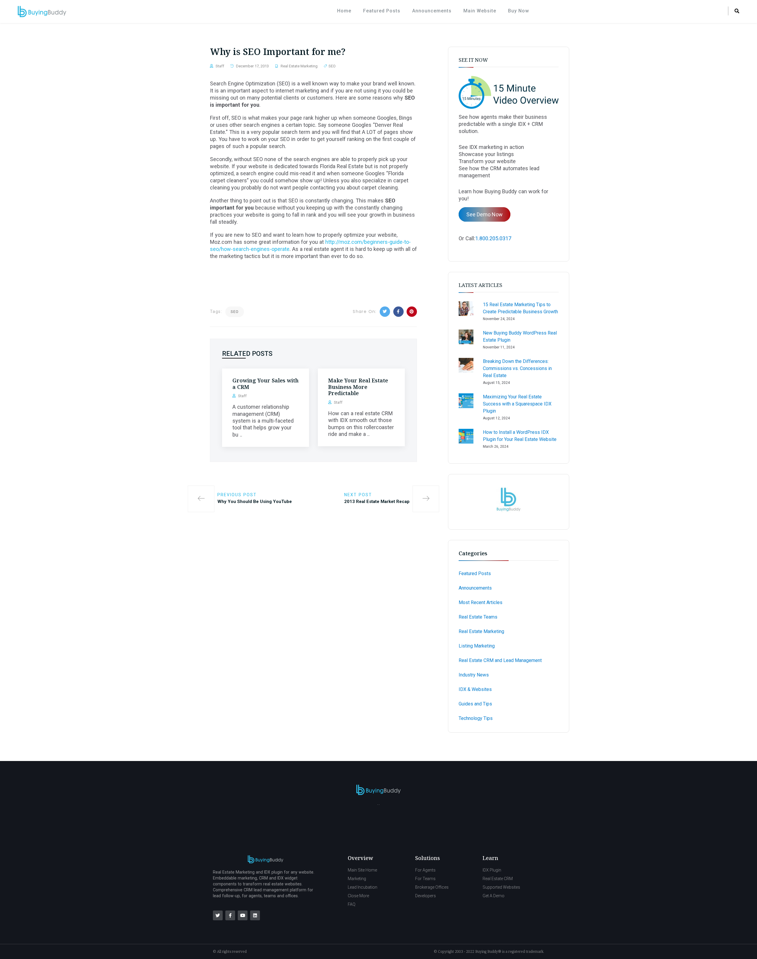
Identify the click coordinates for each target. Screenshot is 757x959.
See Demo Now (484, 214)
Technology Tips (476, 718)
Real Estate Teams (478, 617)
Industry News (474, 675)
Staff (220, 66)
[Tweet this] (385, 311)
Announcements (432, 11)
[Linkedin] (255, 915)
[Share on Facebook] (398, 311)
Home (344, 11)
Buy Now (518, 11)
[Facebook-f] (230, 915)
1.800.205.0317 (493, 238)
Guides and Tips (475, 704)
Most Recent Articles (480, 602)
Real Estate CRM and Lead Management (500, 660)
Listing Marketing (477, 646)
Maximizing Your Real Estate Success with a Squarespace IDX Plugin (517, 404)
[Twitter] (218, 915)
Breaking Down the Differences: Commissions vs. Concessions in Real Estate (517, 368)
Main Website (479, 11)
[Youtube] (243, 915)
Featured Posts (381, 11)
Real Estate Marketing (299, 66)
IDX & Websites (475, 689)
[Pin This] (412, 311)
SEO (332, 66)
